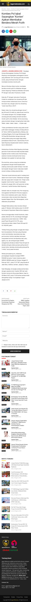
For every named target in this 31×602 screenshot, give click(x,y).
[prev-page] (3, 454)
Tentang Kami (6, 597)
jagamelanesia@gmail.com (12, 586)
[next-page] (5, 454)
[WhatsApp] (14, 31)
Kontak (26, 597)
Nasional (4, 380)
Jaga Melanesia (9, 27)
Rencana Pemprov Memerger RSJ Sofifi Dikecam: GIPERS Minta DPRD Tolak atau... (20, 500)
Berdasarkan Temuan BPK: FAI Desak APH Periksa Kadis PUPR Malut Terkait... (19, 526)
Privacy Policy (20, 597)
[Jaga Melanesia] (3, 27)
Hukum (8, 9)
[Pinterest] (11, 31)
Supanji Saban (15, 368)
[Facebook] (3, 31)
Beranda (4, 9)
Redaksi (13, 597)
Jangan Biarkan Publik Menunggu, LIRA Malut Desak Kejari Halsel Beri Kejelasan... (20, 465)
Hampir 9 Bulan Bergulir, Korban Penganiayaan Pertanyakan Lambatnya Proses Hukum (19, 446)
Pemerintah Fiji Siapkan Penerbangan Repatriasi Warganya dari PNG (8, 302)
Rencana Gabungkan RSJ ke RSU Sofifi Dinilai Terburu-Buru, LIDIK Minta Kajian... (19, 517)
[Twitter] (7, 31)
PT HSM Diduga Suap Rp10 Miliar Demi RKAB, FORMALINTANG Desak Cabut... (19, 491)
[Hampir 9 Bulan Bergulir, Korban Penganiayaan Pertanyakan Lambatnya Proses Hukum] (6, 446)
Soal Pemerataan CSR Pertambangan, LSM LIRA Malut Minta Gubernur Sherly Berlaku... (19, 474)
